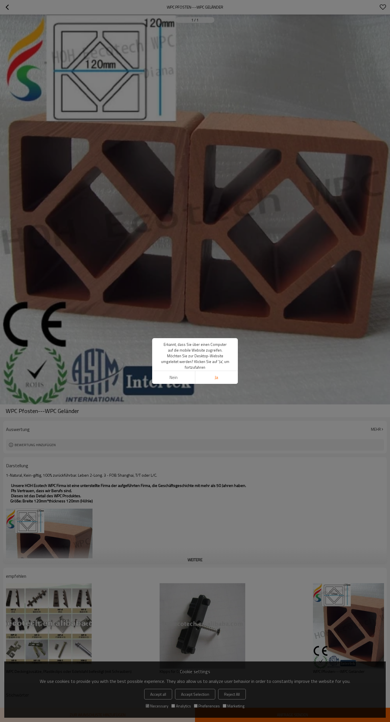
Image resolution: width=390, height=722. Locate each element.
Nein (174, 377)
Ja (216, 377)
